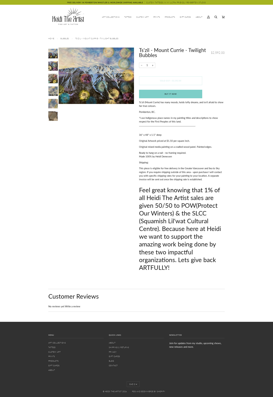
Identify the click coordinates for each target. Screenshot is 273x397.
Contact (113, 365)
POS (134, 391)
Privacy (113, 352)
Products (53, 361)
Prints (51, 356)
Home (51, 38)
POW (188, 205)
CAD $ (132, 384)
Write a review (72, 306)
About (51, 370)
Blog (111, 361)
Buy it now (171, 94)
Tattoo (52, 347)
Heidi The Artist (113, 391)
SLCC (199, 213)
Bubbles (65, 38)
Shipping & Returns (119, 347)
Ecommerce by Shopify (153, 391)
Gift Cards (54, 365)
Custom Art (54, 352)
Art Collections (57, 343)
